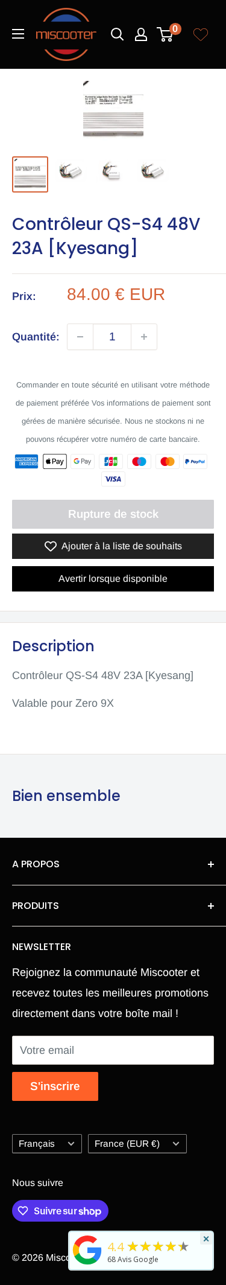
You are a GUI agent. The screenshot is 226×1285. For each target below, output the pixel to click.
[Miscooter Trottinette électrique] (87, 1264)
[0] (165, 34)
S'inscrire (55, 1086)
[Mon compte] (141, 34)
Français (37, 1143)
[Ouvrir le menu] (18, 34)
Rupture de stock (113, 514)
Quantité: (36, 337)
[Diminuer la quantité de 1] (80, 336)
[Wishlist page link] (200, 34)
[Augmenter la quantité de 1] (144, 336)
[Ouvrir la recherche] (117, 34)
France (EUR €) (127, 1143)
